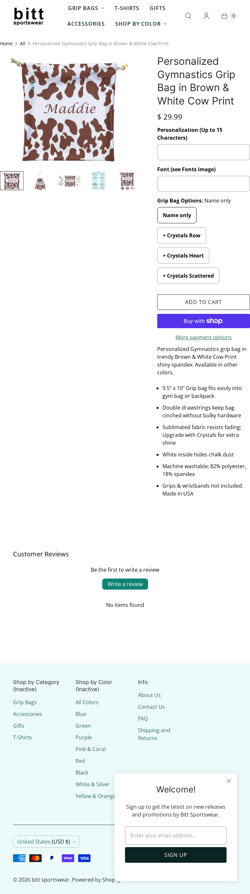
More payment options (203, 337)
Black (82, 772)
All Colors (87, 702)
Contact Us (151, 706)
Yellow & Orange (96, 796)
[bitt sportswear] (29, 16)
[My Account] (206, 16)
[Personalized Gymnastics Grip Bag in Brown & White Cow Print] (69, 110)
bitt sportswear (50, 879)
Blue (81, 714)
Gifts (158, 8)
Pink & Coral (90, 749)
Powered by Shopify (96, 879)
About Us (149, 695)
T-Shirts (127, 8)
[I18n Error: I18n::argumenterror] (12, 180)
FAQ (143, 718)
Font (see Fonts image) (186, 169)
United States (43, 841)
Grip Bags (83, 8)
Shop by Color (138, 23)
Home (6, 43)
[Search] (188, 16)
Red (80, 760)
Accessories (86, 23)
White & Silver (93, 784)
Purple (84, 737)
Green (83, 725)
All (22, 43)
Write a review (125, 584)
